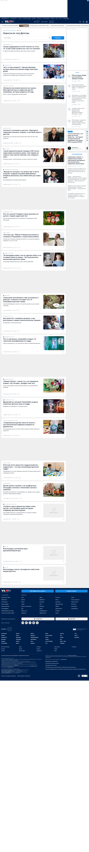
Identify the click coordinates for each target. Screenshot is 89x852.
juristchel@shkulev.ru (33, 666)
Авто (22, 597)
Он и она (57, 597)
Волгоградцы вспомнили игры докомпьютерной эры (15, 550)
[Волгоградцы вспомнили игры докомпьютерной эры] (53, 553)
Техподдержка (4, 608)
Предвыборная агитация (7, 610)
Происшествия (59, 604)
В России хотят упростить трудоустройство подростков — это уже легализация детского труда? (21, 467)
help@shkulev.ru (10, 667)
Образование (43, 613)
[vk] (26, 622)
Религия (57, 610)
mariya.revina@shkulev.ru (6, 672)
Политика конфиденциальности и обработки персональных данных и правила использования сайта (65, 669)
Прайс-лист (4, 599)
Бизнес (23, 599)
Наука (41, 608)
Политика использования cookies (52, 663)
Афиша (33, 18)
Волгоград (6, 30)
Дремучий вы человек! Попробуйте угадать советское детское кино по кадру (20, 403)
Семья (57, 613)
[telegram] (22, 622)
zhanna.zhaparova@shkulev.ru (7, 670)
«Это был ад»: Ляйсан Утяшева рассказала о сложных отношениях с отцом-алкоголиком (21, 236)
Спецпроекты (74, 608)
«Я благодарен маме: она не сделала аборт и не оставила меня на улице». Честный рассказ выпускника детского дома (22, 257)
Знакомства (13, 18)
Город (22, 604)
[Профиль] (86, 22)
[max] (33, 622)
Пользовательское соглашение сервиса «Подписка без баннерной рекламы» (60, 667)
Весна (22, 602)
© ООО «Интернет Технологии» (23, 675)
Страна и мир (74, 602)
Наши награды (5, 604)
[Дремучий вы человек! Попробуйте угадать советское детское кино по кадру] (53, 406)
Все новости (13, 30)
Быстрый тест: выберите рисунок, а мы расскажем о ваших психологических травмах (21, 319)
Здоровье (23, 613)
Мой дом (42, 606)
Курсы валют (46, 18)
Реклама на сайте (5, 597)
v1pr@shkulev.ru (64, 659)
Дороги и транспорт (26, 606)
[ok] (30, 622)
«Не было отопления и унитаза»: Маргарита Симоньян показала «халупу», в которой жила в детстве (22, 132)
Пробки (52, 18)
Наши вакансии (5, 606)
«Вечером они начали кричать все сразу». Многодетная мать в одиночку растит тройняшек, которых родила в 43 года (20, 90)
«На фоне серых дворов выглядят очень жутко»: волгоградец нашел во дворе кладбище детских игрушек (19, 508)
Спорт (72, 597)
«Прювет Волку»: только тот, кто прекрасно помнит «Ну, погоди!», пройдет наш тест (20, 382)
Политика (57, 602)
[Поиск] (80, 22)
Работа (57, 606)
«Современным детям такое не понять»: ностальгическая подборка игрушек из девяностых (19, 425)
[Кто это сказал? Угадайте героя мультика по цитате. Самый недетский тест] (53, 218)
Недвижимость (5, 18)
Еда (22, 608)
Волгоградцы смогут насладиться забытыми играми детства (21, 570)
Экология (73, 604)
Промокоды (66, 18)
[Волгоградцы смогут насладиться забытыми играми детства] (53, 573)
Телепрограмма (27, 18)
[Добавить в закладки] (63, 59)
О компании (4, 602)
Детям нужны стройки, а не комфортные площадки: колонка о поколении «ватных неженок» (20, 488)
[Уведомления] (83, 22)
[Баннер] (24, 25)
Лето (41, 604)
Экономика (74, 606)
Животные (24, 610)
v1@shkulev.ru (16, 665)
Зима (41, 597)
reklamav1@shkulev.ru (73, 655)
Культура (42, 602)
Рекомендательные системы (51, 665)
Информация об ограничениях (51, 661)
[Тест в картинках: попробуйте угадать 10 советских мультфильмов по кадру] (53, 343)
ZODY (57, 18)
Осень (56, 599)
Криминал (42, 599)
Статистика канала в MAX (7, 613)
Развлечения (58, 608)
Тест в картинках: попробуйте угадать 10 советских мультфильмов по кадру (19, 340)
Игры (60, 18)
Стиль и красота (75, 599)
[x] (37, 622)
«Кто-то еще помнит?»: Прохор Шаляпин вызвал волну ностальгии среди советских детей (20, 69)
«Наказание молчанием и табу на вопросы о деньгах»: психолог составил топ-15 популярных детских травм (21, 300)
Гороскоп (39, 18)
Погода (20, 18)
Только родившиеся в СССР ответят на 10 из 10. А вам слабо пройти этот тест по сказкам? (21, 48)
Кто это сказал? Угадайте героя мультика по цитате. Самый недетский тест (21, 215)
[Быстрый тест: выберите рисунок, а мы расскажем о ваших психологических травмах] (53, 322)
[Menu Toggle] (2, 22)
